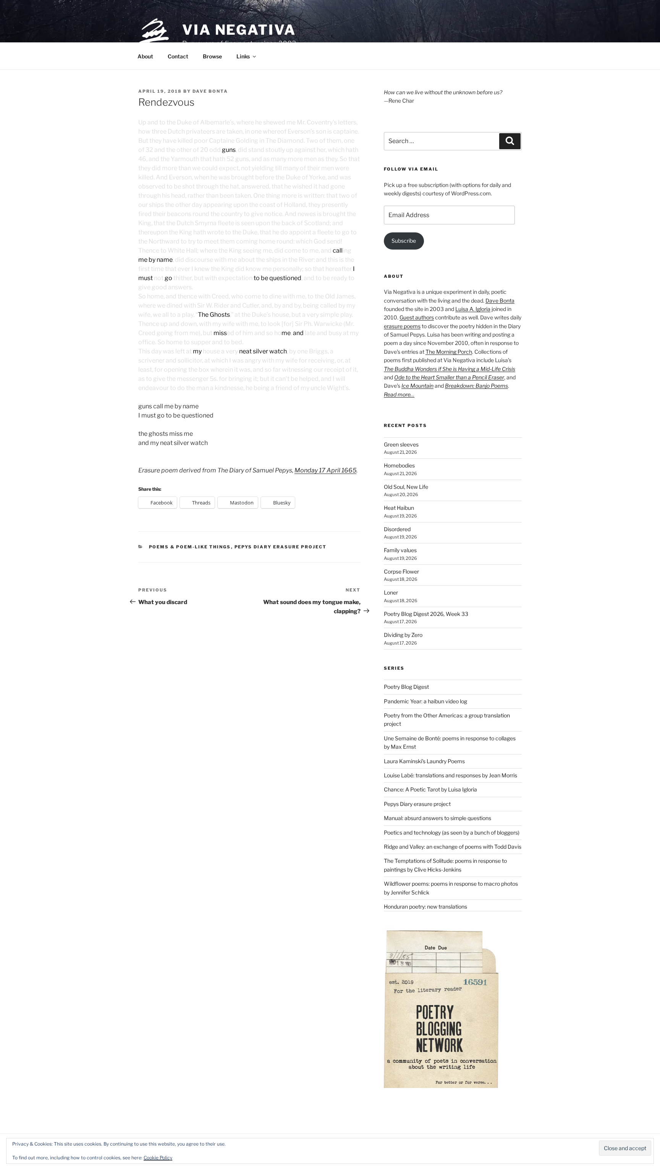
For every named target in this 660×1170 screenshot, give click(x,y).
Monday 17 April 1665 (325, 470)
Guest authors (417, 317)
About (145, 56)
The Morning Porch (448, 351)
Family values (400, 550)
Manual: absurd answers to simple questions (437, 818)
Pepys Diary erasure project (281, 547)
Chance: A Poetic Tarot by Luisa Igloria (430, 789)
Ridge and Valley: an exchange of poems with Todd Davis (452, 846)
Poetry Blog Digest (406, 686)
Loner (391, 592)
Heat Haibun (399, 507)
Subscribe (403, 240)
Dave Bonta (210, 91)
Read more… (399, 394)
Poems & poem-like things (190, 547)
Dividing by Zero (403, 635)
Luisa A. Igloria (472, 309)
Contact (178, 56)
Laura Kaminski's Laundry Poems (424, 761)
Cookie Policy (158, 1157)
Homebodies (399, 465)
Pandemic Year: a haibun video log (425, 701)
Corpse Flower (401, 571)
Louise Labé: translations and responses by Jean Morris (450, 775)
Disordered (397, 529)
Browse (212, 56)
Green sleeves (401, 444)
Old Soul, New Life (406, 486)
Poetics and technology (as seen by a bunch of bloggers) (451, 832)
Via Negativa (239, 29)
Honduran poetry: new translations (425, 906)
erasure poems (402, 326)
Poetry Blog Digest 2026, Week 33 (426, 614)
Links (243, 56)
